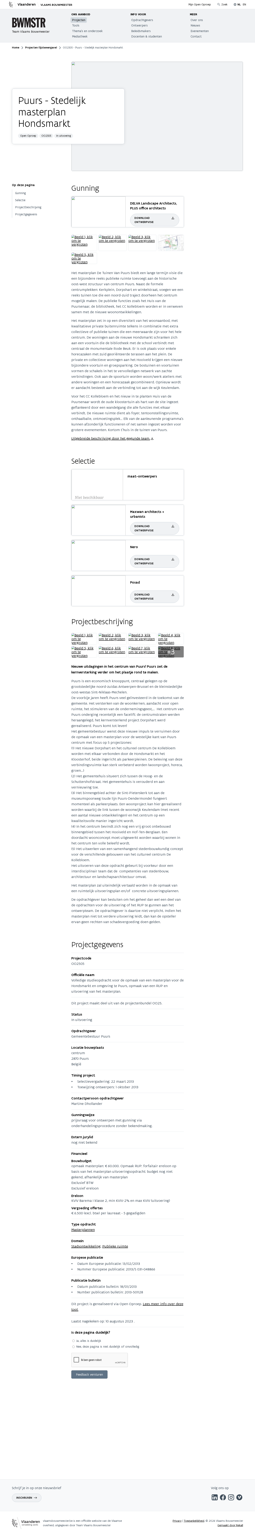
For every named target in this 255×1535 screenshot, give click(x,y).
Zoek (224, 4)
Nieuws (195, 25)
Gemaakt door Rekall (230, 1525)
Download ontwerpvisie (143, 220)
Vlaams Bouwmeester (56, 5)
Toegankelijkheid (194, 1521)
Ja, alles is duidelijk (88, 1341)
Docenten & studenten (146, 36)
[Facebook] (223, 1498)
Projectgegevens (26, 214)
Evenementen (200, 31)
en (244, 4)
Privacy (177, 1521)
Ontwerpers (139, 25)
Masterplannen (83, 1229)
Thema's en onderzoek (87, 31)
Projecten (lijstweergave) (41, 47)
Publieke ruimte (115, 1246)
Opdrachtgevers (142, 20)
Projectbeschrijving (28, 207)
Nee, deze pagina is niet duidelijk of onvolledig (107, 1346)
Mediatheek (80, 36)
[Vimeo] (239, 1498)
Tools (75, 25)
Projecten (78, 20)
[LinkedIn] (214, 1498)
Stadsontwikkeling (86, 1246)
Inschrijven (24, 1497)
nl (239, 4)
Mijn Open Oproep (200, 4)
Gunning (20, 193)
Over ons (197, 20)
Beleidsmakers (141, 31)
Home (15, 47)
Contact (196, 36)
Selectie (20, 200)
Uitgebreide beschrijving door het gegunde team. (110, 438)
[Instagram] (231, 1498)
